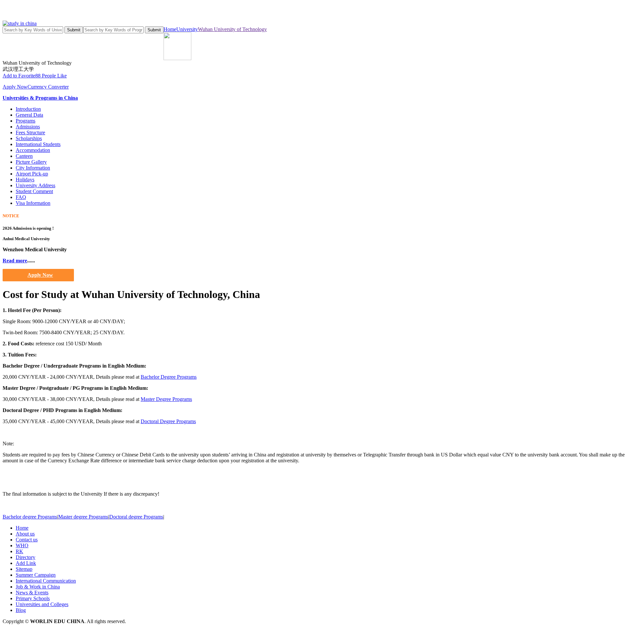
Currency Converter (48, 87)
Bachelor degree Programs (30, 517)
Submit (73, 29)
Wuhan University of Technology (232, 29)
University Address (35, 185)
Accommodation (33, 150)
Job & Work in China (38, 586)
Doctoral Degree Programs (168, 421)
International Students (38, 144)
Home (170, 29)
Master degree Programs (83, 517)
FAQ (21, 197)
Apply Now (15, 87)
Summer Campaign (36, 575)
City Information (33, 168)
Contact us (27, 539)
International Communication (46, 581)
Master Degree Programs (166, 399)
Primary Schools (33, 598)
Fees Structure (30, 132)
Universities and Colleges (42, 604)
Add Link (26, 563)
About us (25, 533)
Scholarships (29, 138)
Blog (21, 610)
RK (19, 551)
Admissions (28, 126)
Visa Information (33, 203)
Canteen (24, 156)
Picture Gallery (31, 162)
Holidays (25, 179)
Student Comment (34, 191)
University (187, 29)
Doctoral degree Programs (136, 517)
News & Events (32, 592)
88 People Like (51, 75)
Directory (25, 557)
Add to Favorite (19, 75)
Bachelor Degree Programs (169, 377)
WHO (22, 545)
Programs (25, 121)
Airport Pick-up (32, 173)
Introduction (28, 109)
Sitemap (24, 569)
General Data (29, 115)
